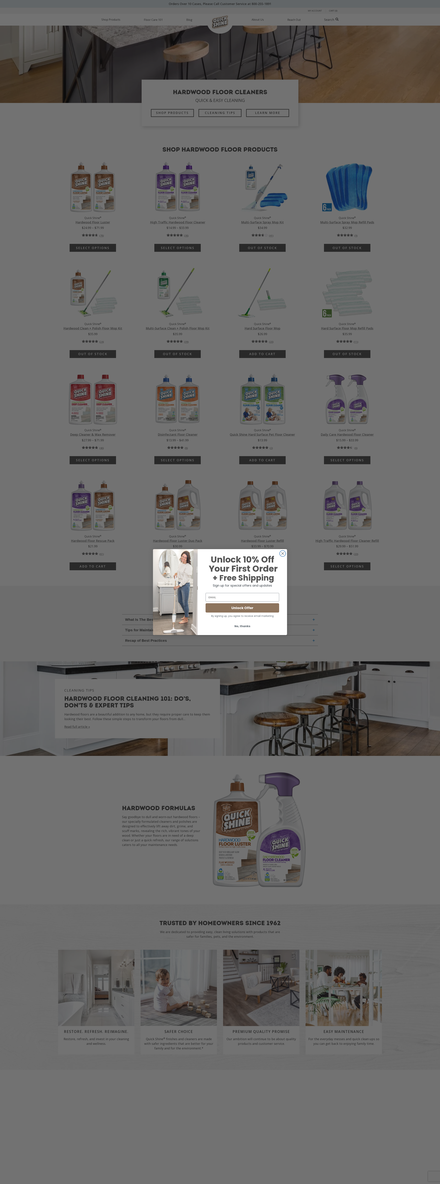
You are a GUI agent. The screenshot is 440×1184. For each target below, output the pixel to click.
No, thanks (242, 626)
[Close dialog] (283, 553)
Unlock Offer (242, 607)
